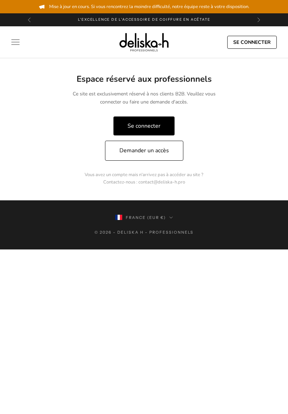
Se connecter (252, 42)
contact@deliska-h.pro (161, 182)
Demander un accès (144, 150)
